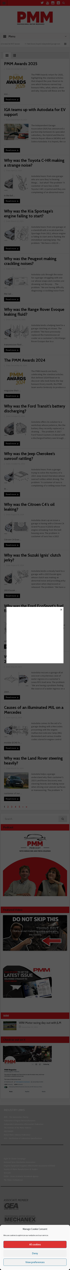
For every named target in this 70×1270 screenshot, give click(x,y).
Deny (35, 1253)
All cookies (35, 1244)
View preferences (35, 1262)
